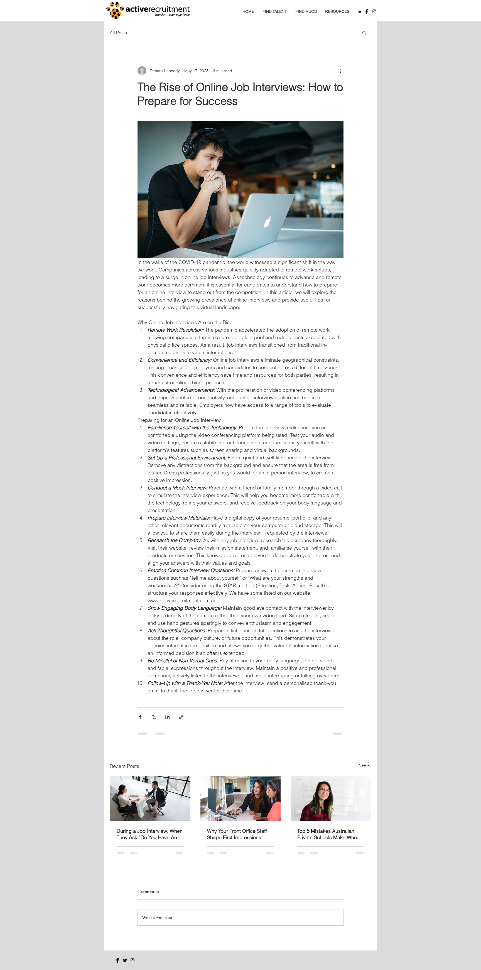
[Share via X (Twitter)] (153, 716)
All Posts (118, 32)
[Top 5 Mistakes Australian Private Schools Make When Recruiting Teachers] (331, 798)
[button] (364, 32)
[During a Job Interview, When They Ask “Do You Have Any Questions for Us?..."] (150, 798)
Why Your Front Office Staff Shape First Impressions (237, 834)
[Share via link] (181, 716)
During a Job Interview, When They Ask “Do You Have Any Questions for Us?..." (150, 834)
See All (365, 765)
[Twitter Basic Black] (124, 960)
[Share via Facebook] (140, 716)
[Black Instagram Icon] (374, 11)
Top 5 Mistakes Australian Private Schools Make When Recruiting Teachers (328, 834)
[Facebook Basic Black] (366, 11)
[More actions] (340, 70)
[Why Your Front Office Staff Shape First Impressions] (240, 798)
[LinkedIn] (359, 11)
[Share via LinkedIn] (167, 716)
